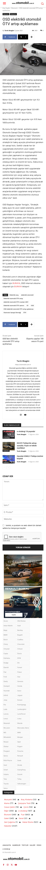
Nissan (6, 742)
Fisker (19, 672)
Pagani (19, 746)
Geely (6, 681)
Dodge (6, 663)
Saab (19, 760)
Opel (19, 742)
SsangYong (21, 770)
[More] (31, 36)
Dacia (19, 653)
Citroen (20, 649)
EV (27, 305)
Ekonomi (14, 8)
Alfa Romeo (21, 621)
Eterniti (6, 667)
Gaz (18, 677)
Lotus (19, 718)
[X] (12, 865)
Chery (6, 644)
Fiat (5, 672)
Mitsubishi (7, 737)
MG (5, 732)
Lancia (6, 714)
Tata (5, 779)
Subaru (6, 774)
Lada (5, 709)
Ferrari (19, 667)
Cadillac (20, 639)
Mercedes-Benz (23, 728)
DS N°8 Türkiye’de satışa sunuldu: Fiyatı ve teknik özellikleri (27, 445)
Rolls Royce (8, 760)
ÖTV (24, 312)
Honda (19, 686)
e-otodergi (6, 437)
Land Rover (21, 714)
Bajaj (5, 630)
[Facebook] (4, 865)
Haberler (13, 14)
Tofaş (19, 779)
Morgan (20, 737)
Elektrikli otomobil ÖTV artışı (13, 298)
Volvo (6, 788)
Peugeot (7, 751)
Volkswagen (21, 784)
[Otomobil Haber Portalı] (23, 859)
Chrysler (7, 649)
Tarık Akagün (9, 30)
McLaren (7, 728)
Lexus (6, 718)
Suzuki (19, 774)
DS (18, 663)
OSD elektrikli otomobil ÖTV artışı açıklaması (18, 309)
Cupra (6, 653)
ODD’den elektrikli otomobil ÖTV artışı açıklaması (11, 341)
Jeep (5, 700)
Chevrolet (20, 644)
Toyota (6, 784)
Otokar (6, 746)
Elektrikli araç (14, 295)
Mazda (19, 723)
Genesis (20, 681)
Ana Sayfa (6, 8)
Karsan (19, 700)
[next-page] (8, 467)
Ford (5, 677)
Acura (6, 621)
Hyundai (7, 691)
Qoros (6, 756)
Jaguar (19, 695)
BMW (5, 635)
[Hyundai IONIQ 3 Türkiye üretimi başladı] (9, 459)
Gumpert (7, 686)
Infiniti (6, 695)
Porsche (20, 751)
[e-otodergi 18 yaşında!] (9, 434)
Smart (6, 770)
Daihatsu (7, 658)
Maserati (7, 723)
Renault (20, 756)
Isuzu (19, 691)
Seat (5, 765)
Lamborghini (21, 709)
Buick (6, 639)
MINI (19, 732)
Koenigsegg (21, 705)
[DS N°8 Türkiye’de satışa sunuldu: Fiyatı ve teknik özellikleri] (9, 446)
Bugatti (19, 635)
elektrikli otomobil (27, 295)
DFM (19, 658)
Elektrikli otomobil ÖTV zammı (14, 305)
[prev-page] (4, 467)
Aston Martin (8, 626)
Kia (5, 705)
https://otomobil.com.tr (23, 364)
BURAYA (16, 283)
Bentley (20, 630)
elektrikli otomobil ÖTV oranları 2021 (16, 302)
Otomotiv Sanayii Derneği (12, 312)
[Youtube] (25, 414)
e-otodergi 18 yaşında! (26, 431)
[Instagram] (21, 414)
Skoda (19, 765)
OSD (32, 305)
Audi (19, 626)
